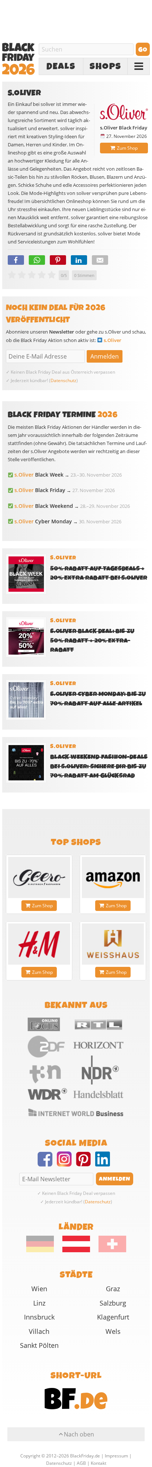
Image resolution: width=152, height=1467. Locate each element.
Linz (39, 1303)
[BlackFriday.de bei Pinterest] (85, 1163)
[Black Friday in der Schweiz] (108, 1250)
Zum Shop (127, 148)
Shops (105, 66)
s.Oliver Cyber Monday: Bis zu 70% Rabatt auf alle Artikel (98, 699)
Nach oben (79, 1434)
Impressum (116, 1456)
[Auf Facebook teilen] (16, 260)
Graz (113, 1288)
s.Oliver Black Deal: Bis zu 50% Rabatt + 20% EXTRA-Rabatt (92, 640)
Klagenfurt (113, 1317)
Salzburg (113, 1303)
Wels (113, 1331)
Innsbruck (39, 1317)
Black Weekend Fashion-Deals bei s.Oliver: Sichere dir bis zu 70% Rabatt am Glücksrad (99, 766)
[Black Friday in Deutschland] (43, 1250)
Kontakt (98, 1463)
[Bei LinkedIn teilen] (79, 260)
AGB (81, 1463)
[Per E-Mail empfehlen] (100, 260)
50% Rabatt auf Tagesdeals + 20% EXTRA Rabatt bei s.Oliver (98, 573)
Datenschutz (63, 380)
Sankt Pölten (39, 1345)
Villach (39, 1331)
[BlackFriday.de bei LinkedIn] (104, 1163)
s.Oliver (112, 340)
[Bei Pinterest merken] (58, 260)
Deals (61, 66)
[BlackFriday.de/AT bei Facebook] (47, 1163)
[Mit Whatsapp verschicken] (37, 260)
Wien (39, 1288)
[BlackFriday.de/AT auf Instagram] (66, 1163)
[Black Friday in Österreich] (76, 1250)
